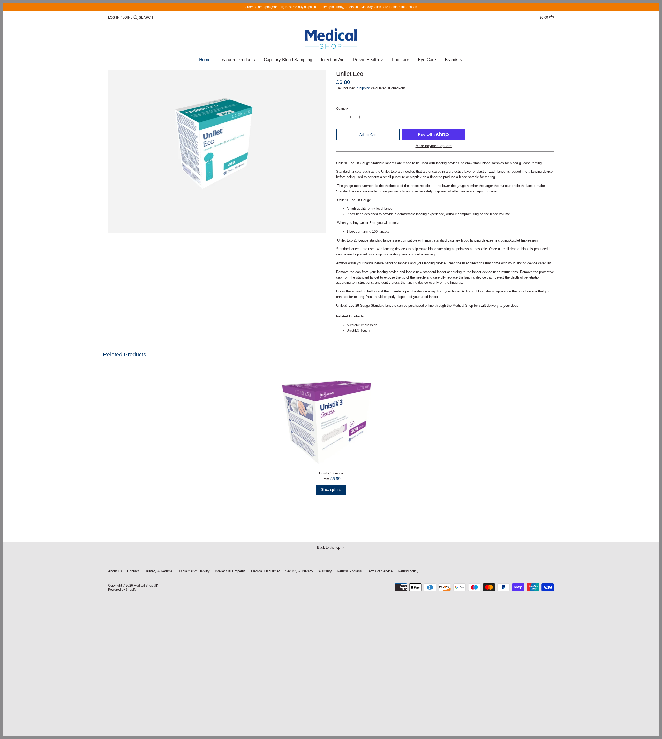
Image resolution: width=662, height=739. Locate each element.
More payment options (434, 146)
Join (126, 17)
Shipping (363, 88)
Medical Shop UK (146, 585)
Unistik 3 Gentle (331, 473)
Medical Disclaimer (265, 571)
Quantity (342, 108)
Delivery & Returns (158, 571)
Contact (133, 571)
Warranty (325, 571)
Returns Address (349, 571)
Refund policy (408, 571)
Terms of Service (380, 571)
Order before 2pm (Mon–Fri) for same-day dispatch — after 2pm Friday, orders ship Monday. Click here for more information (331, 7)
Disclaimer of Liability (194, 571)
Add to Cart (368, 135)
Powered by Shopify (122, 589)
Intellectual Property (230, 571)
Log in (113, 17)
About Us (115, 571)
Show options (331, 490)
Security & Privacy (299, 571)
